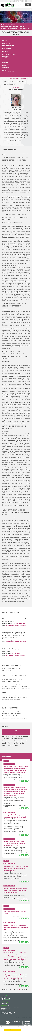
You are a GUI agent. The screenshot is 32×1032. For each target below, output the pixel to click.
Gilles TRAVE (5, 51)
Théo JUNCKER (5, 64)
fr (28, 1)
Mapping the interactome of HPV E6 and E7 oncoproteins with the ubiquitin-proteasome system (15, 868)
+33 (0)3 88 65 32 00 (10, 1012)
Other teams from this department (18, 78)
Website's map (27, 1019)
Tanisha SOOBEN (6, 67)
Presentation (12, 31)
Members (4, 31)
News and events (24, 33)
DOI (27, 780)
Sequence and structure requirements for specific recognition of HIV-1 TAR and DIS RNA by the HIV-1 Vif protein (15, 976)
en (30, 1)
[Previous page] (12, 989)
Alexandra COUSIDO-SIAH (8, 72)
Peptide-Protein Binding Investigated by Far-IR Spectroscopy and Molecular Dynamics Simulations (15, 890)
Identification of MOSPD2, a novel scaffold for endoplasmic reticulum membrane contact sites (14, 843)
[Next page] (24, 989)
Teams (13, 24)
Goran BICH (5, 62)
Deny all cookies (16, 1030)
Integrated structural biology (16, 89)
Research (8, 24)
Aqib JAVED (5, 58)
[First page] (10, 989)
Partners (15, 33)
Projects (20, 31)
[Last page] (26, 989)
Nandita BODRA (5, 56)
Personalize (25, 1030)
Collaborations (7, 33)
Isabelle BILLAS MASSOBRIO (8, 45)
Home (2, 24)
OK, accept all (8, 1030)
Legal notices (20, 1019)
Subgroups (27, 31)
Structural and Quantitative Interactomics (16, 625)
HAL (22, 780)
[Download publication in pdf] (19, 780)
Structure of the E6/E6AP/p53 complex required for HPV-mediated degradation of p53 (15, 927)
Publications (16, 34)
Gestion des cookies (26, 1017)
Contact (7, 1)
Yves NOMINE (5, 50)
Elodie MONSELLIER (6, 48)
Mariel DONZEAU (6, 47)
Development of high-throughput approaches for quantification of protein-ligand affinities (13, 635)
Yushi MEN (4, 65)
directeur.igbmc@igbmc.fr (7, 1015)
